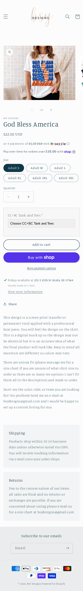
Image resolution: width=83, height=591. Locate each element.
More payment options (41, 268)
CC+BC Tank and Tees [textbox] (25, 215)
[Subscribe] (67, 548)
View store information (25, 291)
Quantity (9, 188)
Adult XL (14, 178)
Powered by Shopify (53, 583)
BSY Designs (34, 583)
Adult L (60, 168)
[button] (5, 17)
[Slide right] (51, 110)
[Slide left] (32, 110)
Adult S (13, 168)
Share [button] (13, 304)
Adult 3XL (66, 178)
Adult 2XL (40, 178)
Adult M (37, 168)
